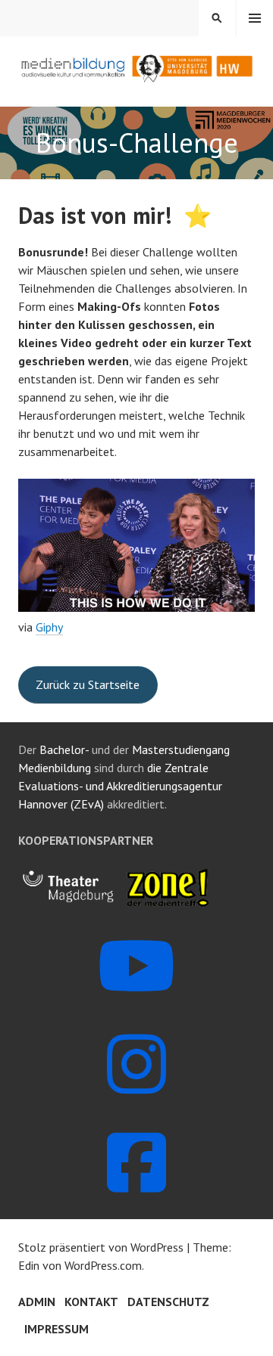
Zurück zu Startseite (88, 684)
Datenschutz (168, 1301)
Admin (36, 1301)
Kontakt (91, 1301)
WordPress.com (103, 1265)
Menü (255, 18)
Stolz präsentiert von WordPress (101, 1247)
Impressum (56, 1328)
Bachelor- (64, 749)
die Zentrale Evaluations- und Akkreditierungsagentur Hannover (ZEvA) (120, 785)
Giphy (49, 627)
